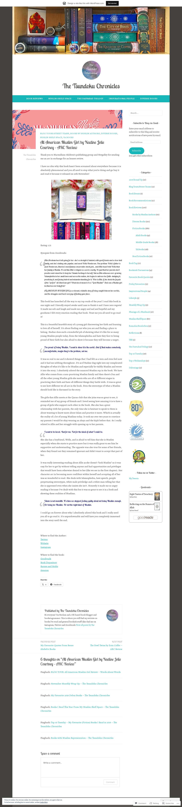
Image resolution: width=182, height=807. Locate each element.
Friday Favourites (137, 284)
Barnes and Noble (49, 566)
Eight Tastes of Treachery (141, 494)
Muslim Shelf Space (59, 98)
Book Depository (49, 562)
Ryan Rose (134, 497)
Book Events (134, 193)
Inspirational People (122, 98)
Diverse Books (148, 98)
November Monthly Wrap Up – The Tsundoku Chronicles (79, 683)
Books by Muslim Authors (85, 133)
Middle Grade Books (145, 242)
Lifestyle (133, 298)
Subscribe (136, 150)
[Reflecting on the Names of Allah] (157, 509)
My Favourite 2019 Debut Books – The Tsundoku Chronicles (80, 695)
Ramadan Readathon (138, 326)
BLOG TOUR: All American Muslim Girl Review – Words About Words (86, 672)
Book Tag (133, 263)
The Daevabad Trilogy (90, 98)
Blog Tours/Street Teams (54, 133)
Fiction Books (138, 228)
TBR (131, 339)
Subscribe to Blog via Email (145, 123)
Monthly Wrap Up (137, 305)
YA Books (68, 137)
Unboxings (134, 367)
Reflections (134, 332)
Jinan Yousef (134, 510)
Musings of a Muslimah (139, 312)
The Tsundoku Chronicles (91, 86)
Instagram (46, 547)
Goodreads (46, 558)
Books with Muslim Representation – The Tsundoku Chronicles (82, 738)
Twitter (44, 539)
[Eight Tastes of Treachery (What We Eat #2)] (157, 499)
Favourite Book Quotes (139, 277)
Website (44, 543)
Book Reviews (34, 98)
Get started (112, 3)
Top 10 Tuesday (136, 353)
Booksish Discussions (139, 270)
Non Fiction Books (140, 256)
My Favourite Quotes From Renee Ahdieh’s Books (57, 646)
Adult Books (141, 235)
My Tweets (134, 478)
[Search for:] (145, 113)
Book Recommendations (140, 200)
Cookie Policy (44, 802)
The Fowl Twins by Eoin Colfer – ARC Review (106, 646)
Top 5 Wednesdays (137, 360)
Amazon (45, 570)
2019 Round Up (136, 179)
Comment (110, 782)
